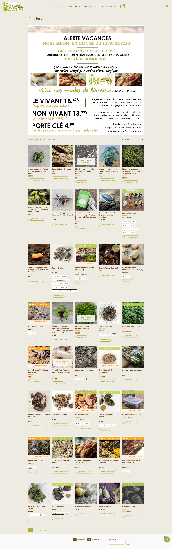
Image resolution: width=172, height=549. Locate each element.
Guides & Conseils (73, 7)
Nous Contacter (90, 7)
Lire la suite (81, 182)
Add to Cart (58, 296)
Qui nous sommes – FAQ (108, 7)
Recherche (112, 539)
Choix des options (131, 237)
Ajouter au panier (36, 180)
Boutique (58, 7)
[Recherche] (128, 543)
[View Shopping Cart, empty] (122, 6)
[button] (63, 6)
